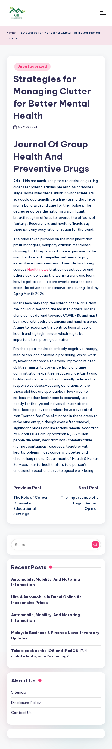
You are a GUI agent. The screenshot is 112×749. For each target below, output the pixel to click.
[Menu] (102, 12)
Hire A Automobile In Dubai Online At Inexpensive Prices (46, 599)
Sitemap (18, 692)
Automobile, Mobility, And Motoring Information (45, 582)
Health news (37, 269)
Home (11, 33)
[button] (95, 544)
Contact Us (21, 712)
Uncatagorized (32, 66)
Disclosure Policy (26, 702)
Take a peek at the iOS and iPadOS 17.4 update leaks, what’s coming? (49, 653)
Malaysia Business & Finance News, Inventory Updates (55, 635)
